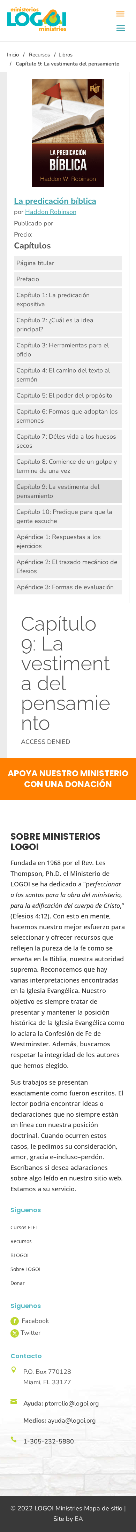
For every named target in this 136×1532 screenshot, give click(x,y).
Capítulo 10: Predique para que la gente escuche (64, 516)
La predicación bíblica (55, 201)
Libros (66, 54)
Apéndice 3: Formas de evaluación (65, 587)
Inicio (13, 54)
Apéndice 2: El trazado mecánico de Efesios (67, 566)
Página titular (35, 263)
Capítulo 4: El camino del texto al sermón (63, 375)
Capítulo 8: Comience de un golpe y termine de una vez (66, 466)
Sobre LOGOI (25, 1269)
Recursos (39, 54)
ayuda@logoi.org (72, 1420)
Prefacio (27, 279)
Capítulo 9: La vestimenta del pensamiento (57, 491)
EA (79, 1519)
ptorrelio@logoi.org (72, 1403)
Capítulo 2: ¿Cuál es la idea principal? (54, 324)
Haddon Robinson (50, 212)
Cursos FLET (24, 1227)
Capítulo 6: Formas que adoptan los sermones (67, 416)
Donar (17, 1283)
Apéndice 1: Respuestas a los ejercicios (58, 541)
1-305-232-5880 (48, 1441)
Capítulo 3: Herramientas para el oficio (62, 350)
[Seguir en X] (14, 1333)
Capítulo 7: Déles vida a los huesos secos (66, 441)
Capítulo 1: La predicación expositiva (53, 299)
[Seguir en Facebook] (14, 1321)
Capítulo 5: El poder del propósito (64, 395)
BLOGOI (19, 1255)
